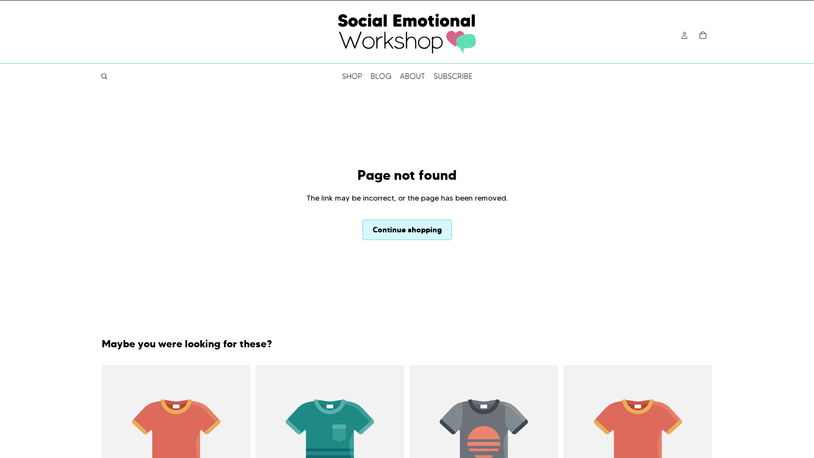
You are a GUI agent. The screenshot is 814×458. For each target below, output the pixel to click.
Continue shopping (407, 230)
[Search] (104, 76)
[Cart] (703, 35)
